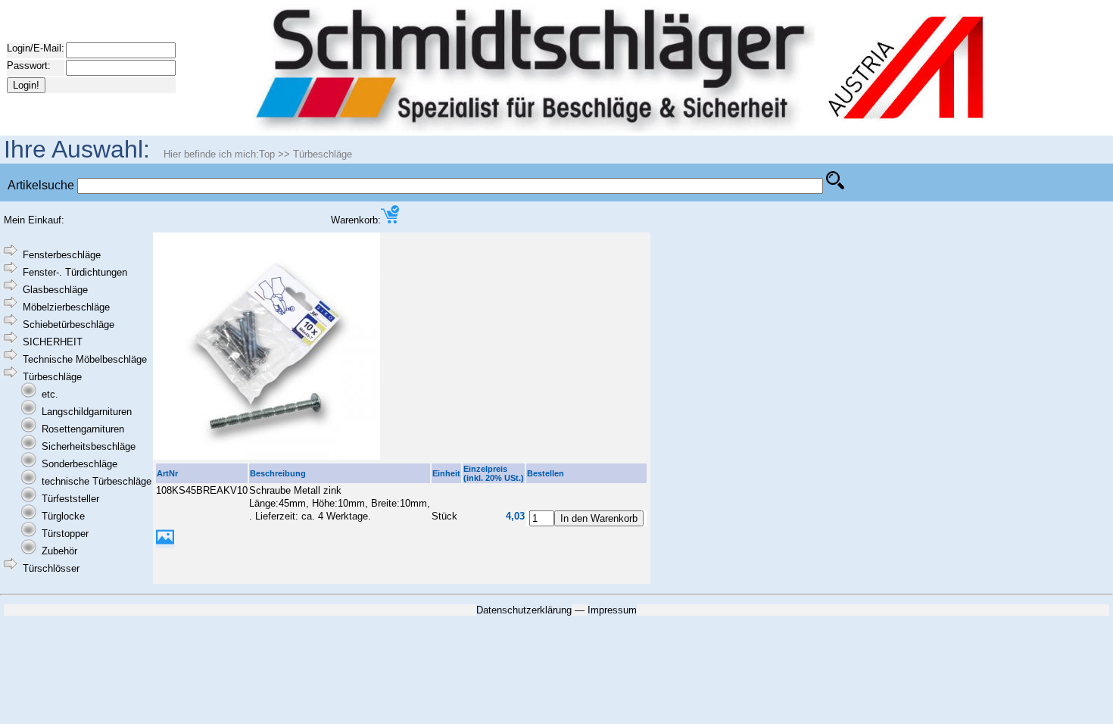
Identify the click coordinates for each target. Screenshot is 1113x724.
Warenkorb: (356, 220)
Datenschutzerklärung (524, 610)
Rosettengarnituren (83, 429)
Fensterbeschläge (62, 255)
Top (267, 154)
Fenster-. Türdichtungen (75, 272)
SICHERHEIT (53, 342)
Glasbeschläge (55, 289)
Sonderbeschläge (79, 464)
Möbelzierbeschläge (66, 307)
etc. (50, 394)
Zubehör (59, 551)
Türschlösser (51, 568)
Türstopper (65, 533)
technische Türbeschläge (96, 481)
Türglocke (63, 516)
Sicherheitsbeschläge (89, 446)
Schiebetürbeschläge (68, 324)
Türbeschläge (322, 154)
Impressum (612, 610)
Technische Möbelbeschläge (85, 359)
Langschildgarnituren (87, 411)
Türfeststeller (70, 498)
